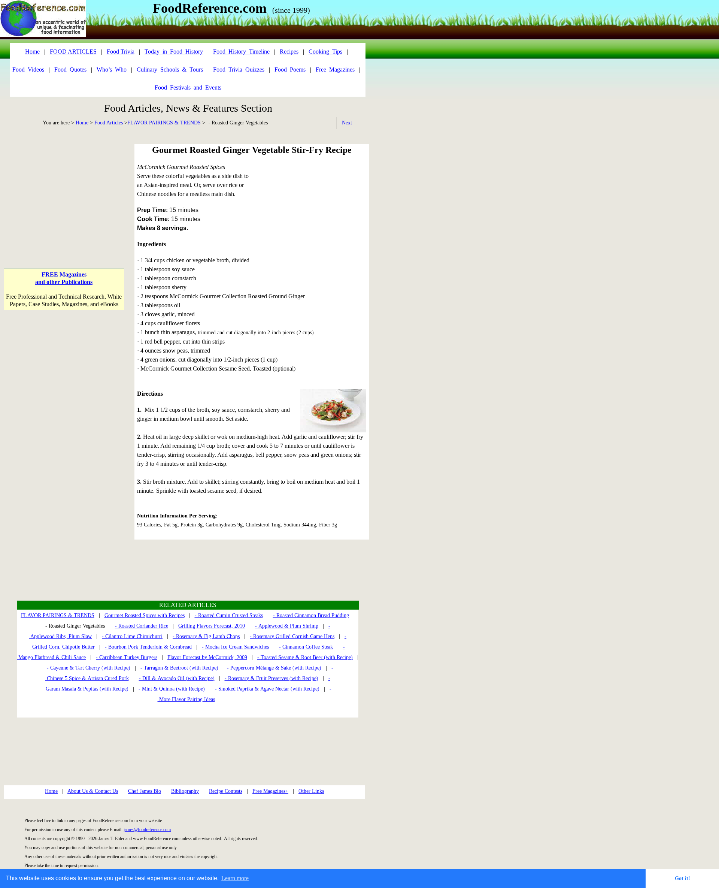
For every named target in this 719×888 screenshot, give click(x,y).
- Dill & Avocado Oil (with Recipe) (177, 678)
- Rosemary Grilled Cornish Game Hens (292, 636)
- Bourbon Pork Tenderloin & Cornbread (148, 647)
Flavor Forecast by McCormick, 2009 (207, 657)
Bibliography (185, 791)
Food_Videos (28, 69)
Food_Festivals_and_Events (188, 87)
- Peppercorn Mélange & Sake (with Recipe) (274, 668)
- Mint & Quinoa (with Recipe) (172, 689)
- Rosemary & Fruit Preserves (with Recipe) (271, 678)
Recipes (289, 51)
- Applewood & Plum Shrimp (286, 626)
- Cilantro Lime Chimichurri (132, 636)
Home (82, 123)
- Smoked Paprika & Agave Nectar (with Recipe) (267, 689)
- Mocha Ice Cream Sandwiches (235, 647)
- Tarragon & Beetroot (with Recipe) (179, 668)
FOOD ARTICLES (73, 51)
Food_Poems (290, 69)
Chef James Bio (144, 791)
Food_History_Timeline (241, 51)
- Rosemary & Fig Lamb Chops (206, 636)
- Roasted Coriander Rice (141, 626)
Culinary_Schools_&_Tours (170, 69)
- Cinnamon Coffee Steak (306, 647)
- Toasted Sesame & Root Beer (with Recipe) (305, 657)
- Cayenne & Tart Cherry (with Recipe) (88, 668)
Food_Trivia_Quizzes (238, 69)
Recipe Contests (225, 791)
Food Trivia (120, 51)
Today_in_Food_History (174, 51)
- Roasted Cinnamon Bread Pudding (311, 615)
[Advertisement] (63, 191)
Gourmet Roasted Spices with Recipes (144, 615)
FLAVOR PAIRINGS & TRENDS (164, 123)
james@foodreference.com (147, 829)
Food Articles (108, 123)
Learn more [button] (235, 878)
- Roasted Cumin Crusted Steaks (229, 615)
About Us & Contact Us (92, 791)
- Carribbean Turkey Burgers (126, 657)
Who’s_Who (112, 69)
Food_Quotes (70, 69)
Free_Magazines (335, 69)
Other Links (311, 791)
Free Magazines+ (270, 791)
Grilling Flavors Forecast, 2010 (211, 626)
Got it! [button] (682, 878)
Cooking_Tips (325, 51)
